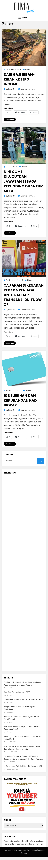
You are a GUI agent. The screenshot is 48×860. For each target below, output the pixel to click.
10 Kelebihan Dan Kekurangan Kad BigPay (20, 400)
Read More (10, 119)
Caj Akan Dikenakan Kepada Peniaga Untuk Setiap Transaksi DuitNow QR (24, 295)
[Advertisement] (24, 572)
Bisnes (28, 69)
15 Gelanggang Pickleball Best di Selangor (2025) (23, 766)
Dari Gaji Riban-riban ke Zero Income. (19, 79)
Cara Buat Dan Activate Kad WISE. (17, 692)
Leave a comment (28, 89)
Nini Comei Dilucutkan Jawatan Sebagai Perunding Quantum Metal (23, 181)
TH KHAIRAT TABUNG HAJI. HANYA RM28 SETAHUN (23, 699)
